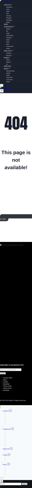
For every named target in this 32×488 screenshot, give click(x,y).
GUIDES (5, 455)
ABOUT (5, 464)
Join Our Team (9, 79)
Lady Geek (8, 15)
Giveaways (8, 53)
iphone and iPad (9, 35)
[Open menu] (1, 90)
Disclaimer (6, 384)
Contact (8, 75)
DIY (7, 64)
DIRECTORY (7, 66)
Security (8, 39)
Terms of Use (7, 388)
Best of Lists (8, 55)
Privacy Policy (9, 77)
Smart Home (9, 37)
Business (8, 22)
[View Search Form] (1, 85)
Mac (7, 31)
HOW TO (8, 59)
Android (8, 33)
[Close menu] (0, 406)
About (5, 380)
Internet (8, 41)
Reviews (8, 48)
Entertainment (9, 7)
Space (7, 44)
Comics (7, 9)
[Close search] (1, 481)
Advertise (8, 73)
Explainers (8, 61)
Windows (8, 28)
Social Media (9, 20)
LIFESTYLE (6, 411)
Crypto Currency (9, 46)
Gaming (8, 11)
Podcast (8, 81)
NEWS (6, 24)
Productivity (8, 17)
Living (7, 13)
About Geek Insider (10, 70)
